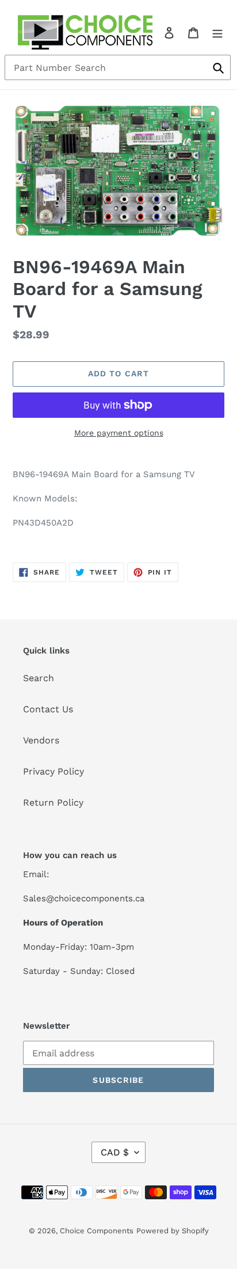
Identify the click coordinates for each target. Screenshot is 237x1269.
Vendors (41, 740)
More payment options (118, 432)
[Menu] (217, 32)
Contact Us (48, 709)
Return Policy (53, 802)
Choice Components (96, 1230)
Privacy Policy (53, 771)
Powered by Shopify (172, 1230)
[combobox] (118, 67)
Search (38, 678)
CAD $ (115, 1152)
